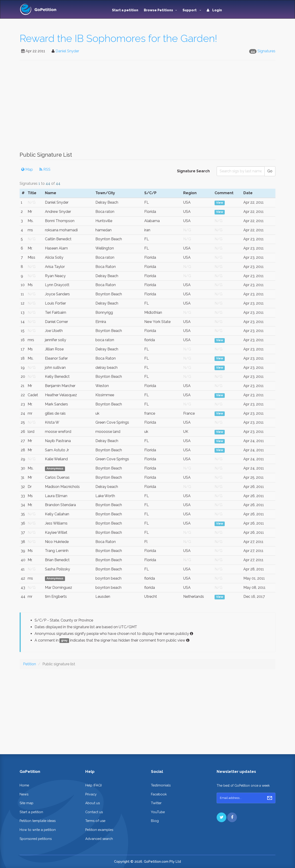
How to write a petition (38, 830)
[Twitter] (221, 817)
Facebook (159, 794)
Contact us (94, 812)
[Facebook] (232, 817)
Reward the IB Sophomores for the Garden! (118, 38)
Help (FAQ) (93, 785)
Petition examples (99, 830)
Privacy (91, 794)
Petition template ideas (38, 821)
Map (28, 169)
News (24, 794)
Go (269, 171)
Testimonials (161, 785)
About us (92, 803)
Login (217, 10)
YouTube (158, 812)
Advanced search (99, 839)
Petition (29, 664)
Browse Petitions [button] (158, 10)
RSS (46, 169)
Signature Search (193, 171)
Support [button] (190, 10)
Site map (26, 803)
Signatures (266, 51)
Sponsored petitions (36, 839)
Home (24, 785)
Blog (155, 821)
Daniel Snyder (67, 51)
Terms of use (95, 821)
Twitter (156, 803)
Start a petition (125, 10)
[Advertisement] (147, 108)
